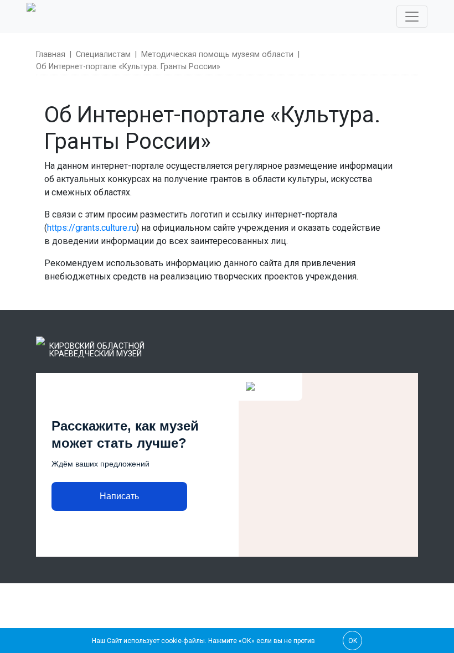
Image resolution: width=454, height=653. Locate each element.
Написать (119, 496)
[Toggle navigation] (411, 17)
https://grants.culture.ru (91, 227)
